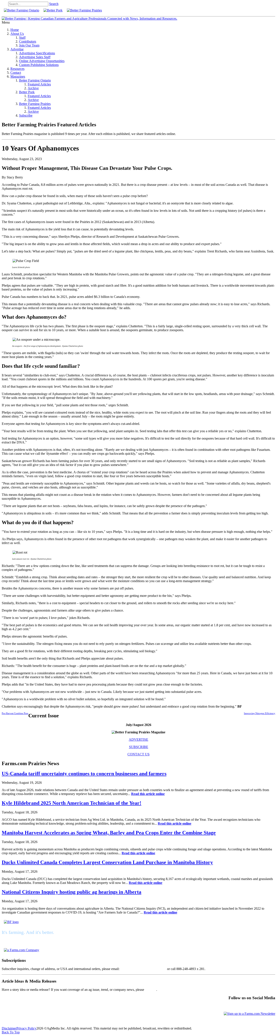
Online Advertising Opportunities (41, 61)
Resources (17, 69)
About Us (17, 33)
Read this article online (148, 794)
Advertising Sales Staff (34, 57)
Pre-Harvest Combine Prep (15, 713)
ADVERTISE (138, 739)
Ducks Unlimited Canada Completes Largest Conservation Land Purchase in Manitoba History (107, 862)
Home (14, 30)
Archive (33, 88)
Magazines (17, 76)
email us (150, 989)
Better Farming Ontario (35, 80)
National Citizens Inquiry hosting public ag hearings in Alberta (71, 892)
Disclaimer (9, 1028)
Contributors (27, 41)
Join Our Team (29, 45)
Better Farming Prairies (35, 104)
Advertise (17, 49)
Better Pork (27, 92)
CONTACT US (138, 754)
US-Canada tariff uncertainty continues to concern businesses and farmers (84, 773)
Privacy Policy (26, 1028)
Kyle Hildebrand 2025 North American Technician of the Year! (71, 803)
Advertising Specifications (37, 53)
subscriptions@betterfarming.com (143, 969)
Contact (15, 72)
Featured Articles (39, 84)
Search (53, 4)
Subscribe (25, 115)
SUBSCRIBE (138, 747)
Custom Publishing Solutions (39, 65)
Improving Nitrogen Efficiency (259, 713)
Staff (22, 37)
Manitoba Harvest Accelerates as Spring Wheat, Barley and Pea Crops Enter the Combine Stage (109, 832)
